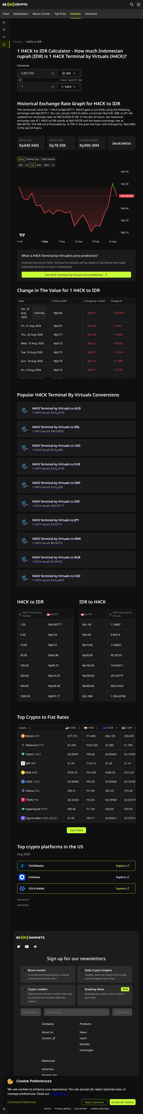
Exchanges (86, 1050)
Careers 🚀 (48, 1038)
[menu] (5, 33)
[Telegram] (35, 947)
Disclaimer (80, 1108)
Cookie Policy (59, 1094)
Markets (75, 13)
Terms (47, 1108)
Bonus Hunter (41, 13)
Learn (83, 1038)
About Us (47, 1032)
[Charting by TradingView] (22, 235)
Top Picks (60, 13)
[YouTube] (27, 947)
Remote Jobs (49, 1075)
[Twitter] (18, 947)
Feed (6, 13)
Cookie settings (99, 1108)
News (83, 1032)
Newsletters (20, 13)
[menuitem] (5, 22)
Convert (17, 41)
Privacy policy (62, 1108)
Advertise (91, 13)
